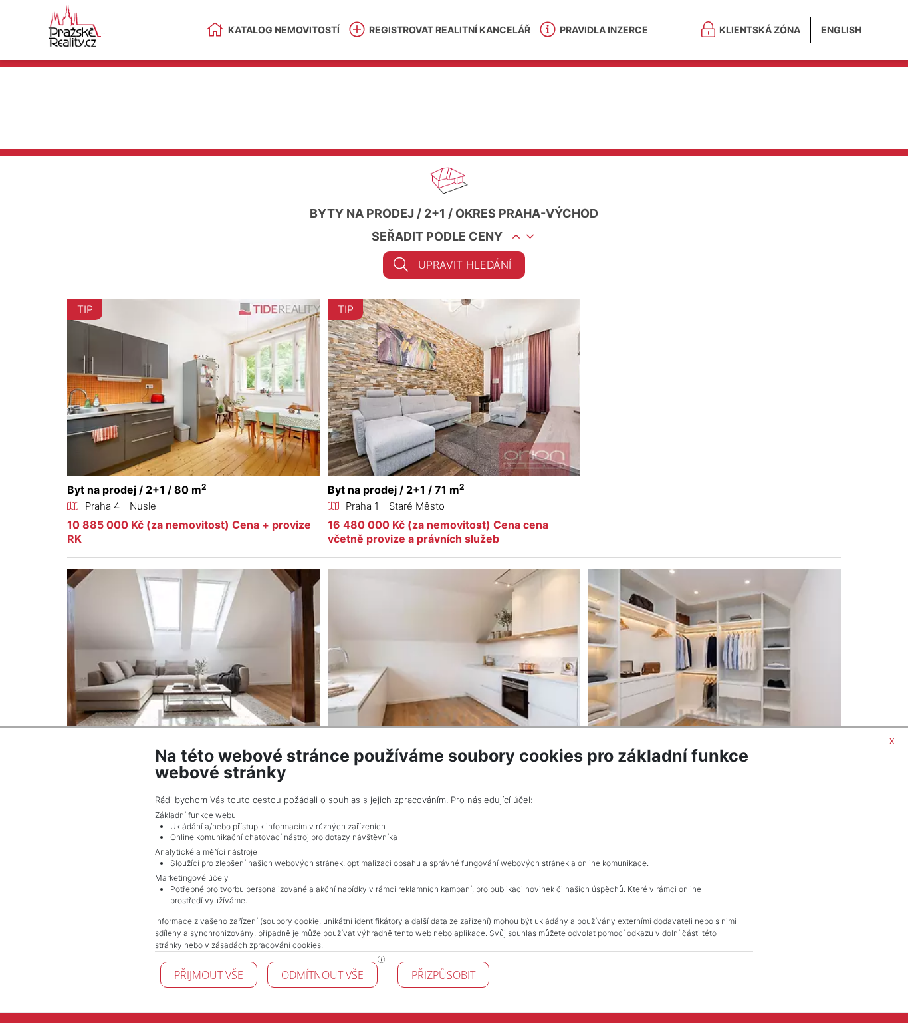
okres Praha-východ (526, 213)
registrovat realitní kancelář (449, 29)
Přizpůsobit (443, 975)
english (841, 29)
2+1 (434, 213)
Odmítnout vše (322, 975)
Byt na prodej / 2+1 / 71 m (396, 489)
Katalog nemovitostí (284, 29)
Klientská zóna (759, 29)
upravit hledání (464, 264)
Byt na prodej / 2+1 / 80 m (137, 489)
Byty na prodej (362, 213)
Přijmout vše (208, 975)
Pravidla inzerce (604, 29)
